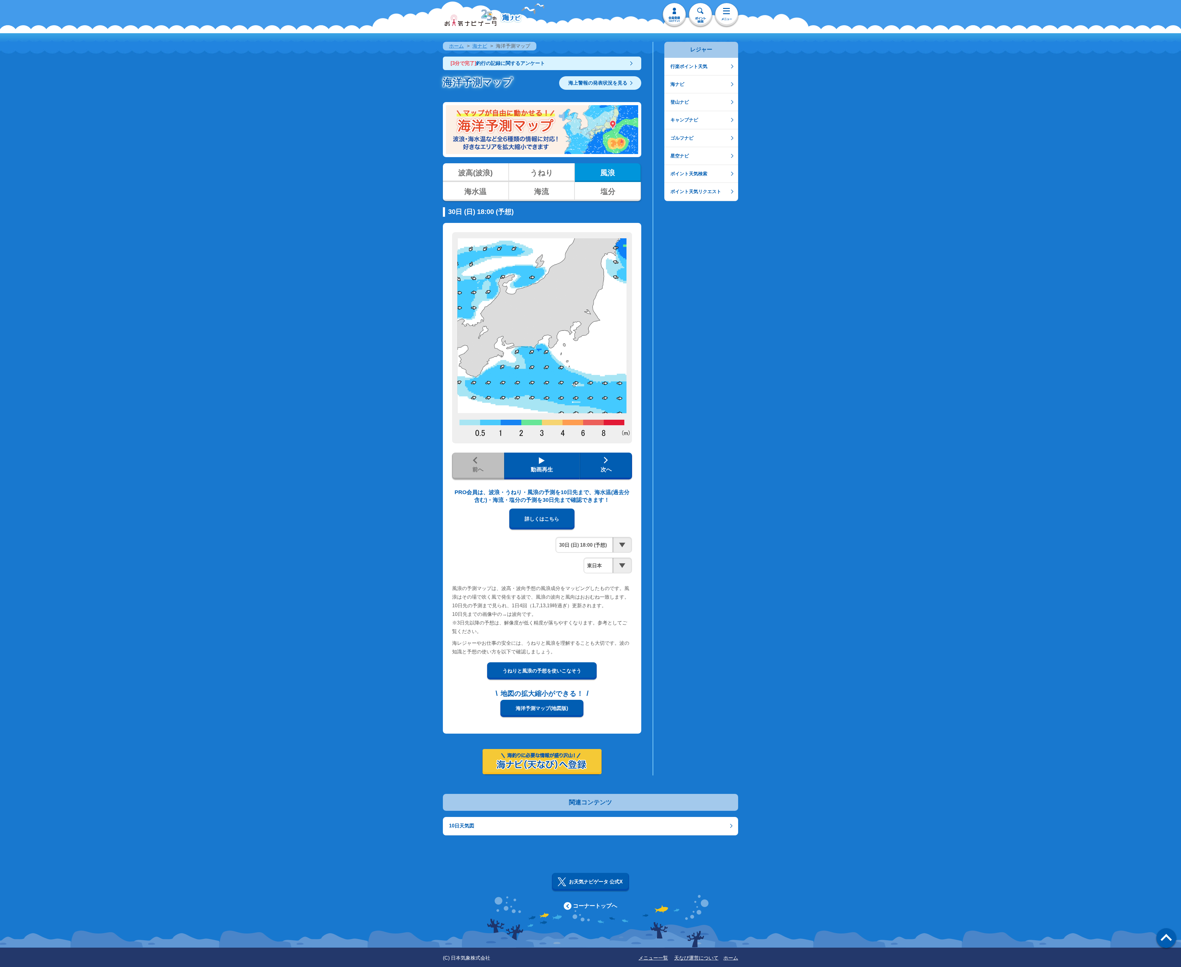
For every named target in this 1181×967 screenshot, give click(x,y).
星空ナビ (679, 155)
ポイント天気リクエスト (695, 191)
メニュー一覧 (653, 958)
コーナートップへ (595, 906)
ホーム (456, 46)
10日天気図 (461, 825)
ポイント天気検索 (688, 173)
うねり (541, 172)
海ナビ (479, 46)
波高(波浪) (475, 172)
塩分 (608, 191)
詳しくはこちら (542, 518)
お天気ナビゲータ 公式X (596, 881)
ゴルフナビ (682, 138)
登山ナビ (679, 102)
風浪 (607, 172)
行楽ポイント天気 (688, 66)
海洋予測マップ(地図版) (542, 708)
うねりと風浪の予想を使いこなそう (542, 670)
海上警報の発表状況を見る (597, 82)
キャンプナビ (684, 119)
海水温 (475, 191)
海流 (541, 191)
